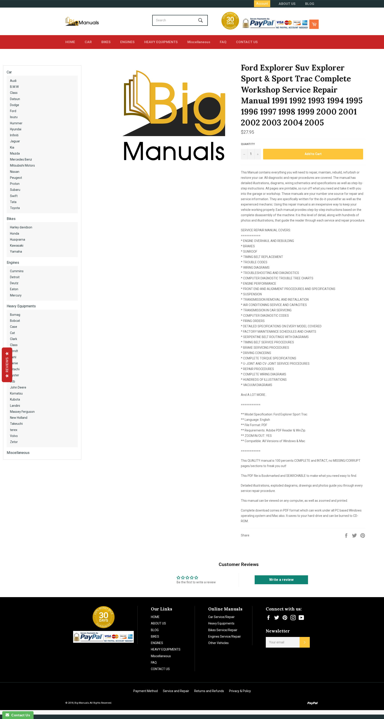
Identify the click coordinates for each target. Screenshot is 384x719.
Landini (15, 405)
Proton (15, 183)
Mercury (16, 295)
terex (13, 430)
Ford (13, 111)
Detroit (15, 277)
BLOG (309, 4)
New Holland (18, 417)
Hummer (16, 123)
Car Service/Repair (221, 617)
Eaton (14, 289)
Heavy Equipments (21, 306)
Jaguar (15, 141)
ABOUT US (287, 4)
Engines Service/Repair (224, 636)
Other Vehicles (218, 643)
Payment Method (145, 691)
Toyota (15, 208)
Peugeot (16, 177)
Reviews (7, 364)
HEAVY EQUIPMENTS (161, 42)
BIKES (106, 42)
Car (9, 72)
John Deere (18, 387)
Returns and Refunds (209, 691)
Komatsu (16, 393)
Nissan (14, 171)
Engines (13, 262)
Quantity (248, 144)
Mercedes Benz (21, 159)
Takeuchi (16, 423)
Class (14, 93)
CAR (88, 42)
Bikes (11, 219)
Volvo (14, 436)
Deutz (14, 283)
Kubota (15, 399)
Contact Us (19, 715)
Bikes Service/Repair (222, 630)
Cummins (17, 271)
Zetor (14, 442)
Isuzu (14, 117)
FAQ (223, 42)
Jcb (12, 381)
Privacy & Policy (240, 691)
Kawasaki (16, 245)
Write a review (281, 580)
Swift (14, 196)
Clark (13, 339)
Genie (14, 363)
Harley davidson (21, 227)
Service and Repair (176, 691)
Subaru (15, 189)
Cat (12, 333)
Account (262, 3)
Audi (13, 81)
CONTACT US (247, 42)
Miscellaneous (198, 42)
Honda (14, 233)
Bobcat (15, 320)
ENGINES (127, 42)
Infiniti (14, 135)
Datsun (15, 99)
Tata (13, 202)
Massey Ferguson (22, 411)
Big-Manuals (81, 702)
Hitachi (15, 369)
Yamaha (16, 251)
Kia (12, 147)
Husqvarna (17, 239)
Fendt (14, 351)
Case (13, 326)
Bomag (15, 314)
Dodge (14, 105)
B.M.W (14, 87)
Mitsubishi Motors (22, 165)
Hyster (14, 375)
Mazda (15, 153)
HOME (70, 42)
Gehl (13, 357)
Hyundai (15, 129)
